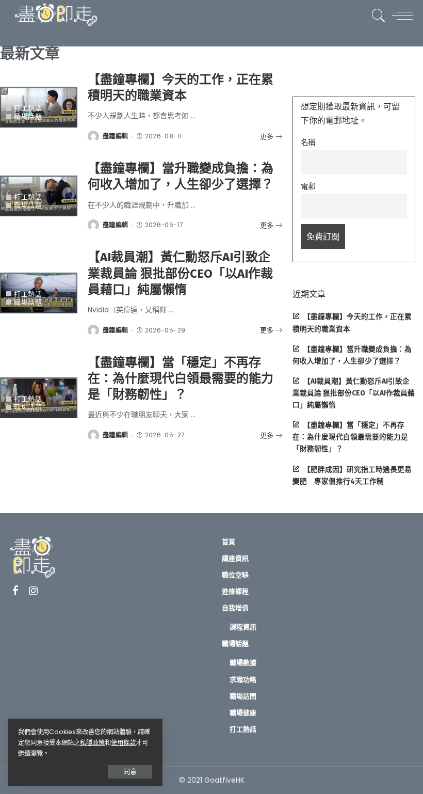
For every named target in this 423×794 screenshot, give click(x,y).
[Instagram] (33, 591)
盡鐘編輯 (115, 136)
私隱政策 (92, 742)
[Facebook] (15, 591)
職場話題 (28, 116)
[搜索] (376, 15)
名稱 (308, 142)
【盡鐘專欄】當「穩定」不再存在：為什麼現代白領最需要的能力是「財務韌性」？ (180, 378)
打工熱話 (28, 108)
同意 (130, 771)
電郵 (308, 186)
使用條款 (123, 742)
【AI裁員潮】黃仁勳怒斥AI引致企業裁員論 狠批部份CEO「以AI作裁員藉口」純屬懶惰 (180, 273)
